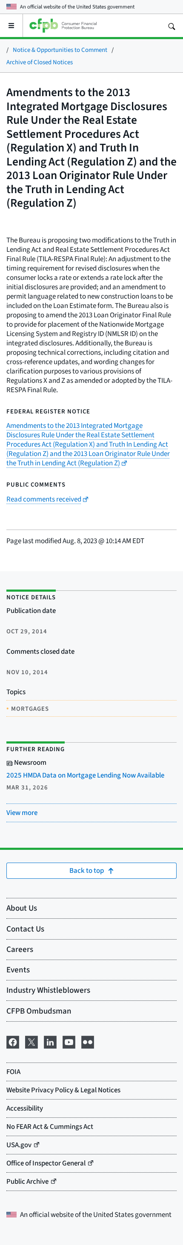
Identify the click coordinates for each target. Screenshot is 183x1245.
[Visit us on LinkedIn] (50, 1041)
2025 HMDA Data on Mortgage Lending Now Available (85, 775)
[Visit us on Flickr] (87, 1041)
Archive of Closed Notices (39, 62)
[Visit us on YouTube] (69, 1041)
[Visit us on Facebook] (12, 1041)
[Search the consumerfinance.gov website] (171, 25)
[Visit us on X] (31, 1041)
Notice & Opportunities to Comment (60, 49)
